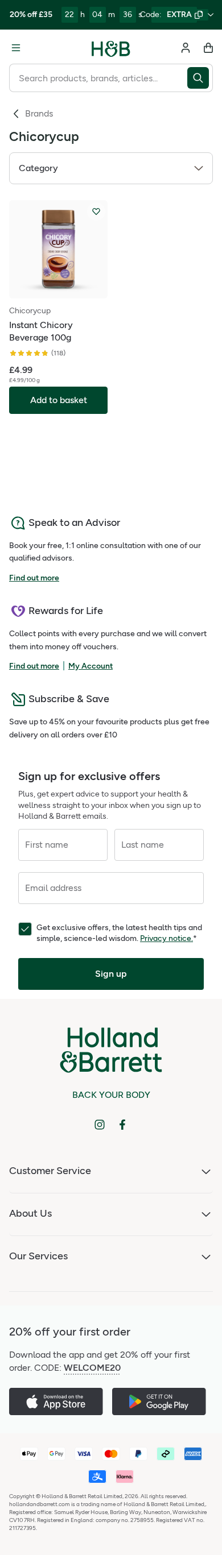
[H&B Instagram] (99, 1124)
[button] (111, 168)
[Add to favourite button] (96, 211)
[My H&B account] (185, 47)
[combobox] (98, 78)
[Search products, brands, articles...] (200, 78)
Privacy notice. (166, 938)
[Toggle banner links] (210, 14)
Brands (39, 113)
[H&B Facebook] (122, 1124)
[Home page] (111, 48)
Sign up (111, 973)
